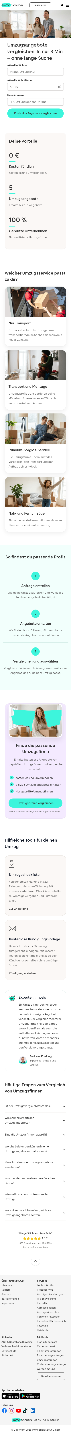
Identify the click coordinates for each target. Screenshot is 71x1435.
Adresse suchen (46, 1307)
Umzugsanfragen (47, 1360)
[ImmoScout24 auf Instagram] (12, 1412)
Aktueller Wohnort (18, 65)
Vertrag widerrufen (48, 1312)
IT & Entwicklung (46, 1298)
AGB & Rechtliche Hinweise (17, 1342)
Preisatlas (42, 1303)
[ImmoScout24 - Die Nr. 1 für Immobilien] (22, 1420)
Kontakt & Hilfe (45, 1285)
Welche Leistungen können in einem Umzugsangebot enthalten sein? (28, 1149)
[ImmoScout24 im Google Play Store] (30, 1398)
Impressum (8, 1303)
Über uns (6, 1285)
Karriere (6, 1289)
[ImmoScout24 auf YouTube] (19, 1412)
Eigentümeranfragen (49, 1351)
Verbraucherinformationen (16, 1346)
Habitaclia (43, 1330)
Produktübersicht (47, 1342)
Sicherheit (7, 1355)
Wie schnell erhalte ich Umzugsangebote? (19, 1120)
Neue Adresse (15, 95)
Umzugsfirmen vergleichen (36, 803)
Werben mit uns (46, 1368)
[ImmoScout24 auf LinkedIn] (33, 1412)
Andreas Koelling (40, 1056)
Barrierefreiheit (10, 1298)
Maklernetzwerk (46, 1346)
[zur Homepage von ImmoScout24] (12, 6)
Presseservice (45, 1289)
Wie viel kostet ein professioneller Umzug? (27, 1197)
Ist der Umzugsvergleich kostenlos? (28, 1106)
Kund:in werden (51, 1376)
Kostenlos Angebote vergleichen (35, 113)
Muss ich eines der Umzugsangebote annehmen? (29, 1165)
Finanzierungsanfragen (50, 1355)
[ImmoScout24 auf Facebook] (4, 1412)
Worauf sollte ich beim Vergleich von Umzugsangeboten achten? (28, 1212)
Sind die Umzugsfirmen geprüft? (26, 1134)
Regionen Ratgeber (48, 1316)
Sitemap (6, 1294)
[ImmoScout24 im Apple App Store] (10, 1398)
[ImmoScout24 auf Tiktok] (26, 1412)
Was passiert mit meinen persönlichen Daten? (30, 1181)
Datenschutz (8, 1351)
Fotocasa (42, 1325)
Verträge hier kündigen (50, 1294)
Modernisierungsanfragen (52, 1364)
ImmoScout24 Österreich (51, 1321)
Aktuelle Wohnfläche (19, 80)
